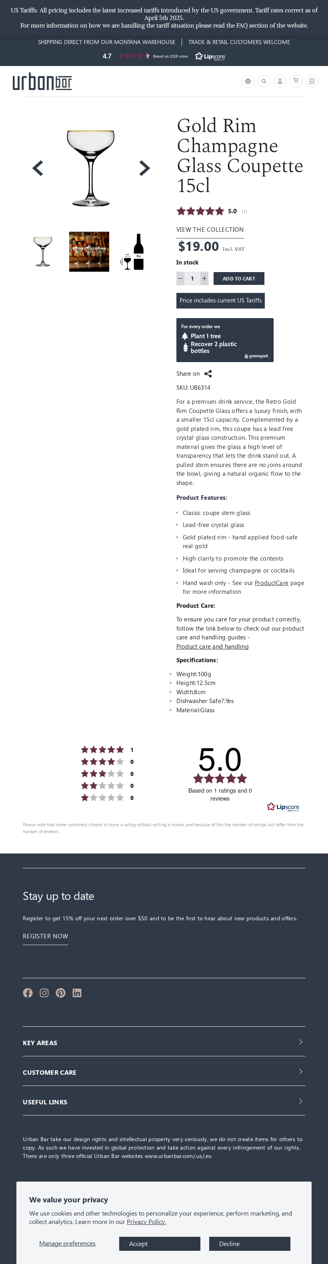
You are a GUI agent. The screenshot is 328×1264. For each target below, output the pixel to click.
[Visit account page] (280, 81)
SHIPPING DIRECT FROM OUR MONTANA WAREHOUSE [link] (106, 41)
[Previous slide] (37, 168)
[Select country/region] (248, 81)
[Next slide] (144, 168)
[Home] (42, 81)
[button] (164, 58)
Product (265, 583)
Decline (229, 1244)
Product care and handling (212, 646)
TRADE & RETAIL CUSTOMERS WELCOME (239, 41)
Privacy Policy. (146, 1222)
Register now (45, 936)
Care (282, 583)
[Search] (264, 81)
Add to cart (239, 278)
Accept (138, 1244)
